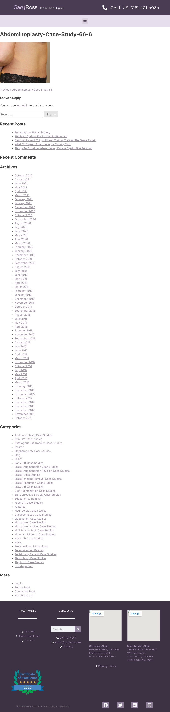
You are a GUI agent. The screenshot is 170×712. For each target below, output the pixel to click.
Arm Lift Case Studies (28, 439)
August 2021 (22, 179)
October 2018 (23, 306)
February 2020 (24, 247)
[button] (85, 21)
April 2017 (21, 354)
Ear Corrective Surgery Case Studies (38, 494)
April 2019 (21, 282)
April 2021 (21, 191)
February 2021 (24, 199)
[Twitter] (120, 705)
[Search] (78, 629)
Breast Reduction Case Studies (34, 482)
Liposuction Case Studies (30, 518)
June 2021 (21, 183)
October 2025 (23, 175)
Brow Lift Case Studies (29, 486)
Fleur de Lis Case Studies (30, 510)
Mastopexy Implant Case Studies (35, 526)
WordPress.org (24, 595)
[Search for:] (22, 114)
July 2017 (21, 346)
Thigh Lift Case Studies (29, 562)
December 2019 (25, 255)
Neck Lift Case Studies (29, 538)
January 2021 (23, 203)
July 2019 (21, 271)
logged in (22, 105)
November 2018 (25, 302)
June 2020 (21, 231)
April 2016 (21, 378)
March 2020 (22, 243)
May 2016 (21, 374)
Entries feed (22, 587)
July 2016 (21, 370)
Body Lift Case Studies (29, 463)
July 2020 (21, 227)
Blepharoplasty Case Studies (33, 451)
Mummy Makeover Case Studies (35, 534)
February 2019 (24, 290)
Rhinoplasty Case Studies (30, 558)
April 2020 (21, 239)
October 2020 (23, 215)
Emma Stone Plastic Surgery (32, 132)
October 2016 (23, 366)
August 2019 (22, 267)
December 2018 (25, 298)
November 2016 (25, 362)
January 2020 (23, 251)
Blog (17, 455)
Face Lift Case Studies (29, 502)
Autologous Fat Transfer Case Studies (38, 443)
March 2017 (22, 358)
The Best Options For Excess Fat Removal (41, 136)
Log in (18, 583)
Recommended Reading (29, 550)
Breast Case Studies (27, 474)
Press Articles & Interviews (31, 546)
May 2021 (21, 187)
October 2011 (23, 418)
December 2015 (25, 390)
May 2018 (21, 322)
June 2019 (21, 274)
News (18, 542)
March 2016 (22, 382)
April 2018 (21, 326)
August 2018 (22, 314)
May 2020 (21, 235)
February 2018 (24, 330)
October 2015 (23, 398)
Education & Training (28, 498)
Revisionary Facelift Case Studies (35, 554)
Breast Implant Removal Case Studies (38, 478)
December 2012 (25, 410)
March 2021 (22, 195)
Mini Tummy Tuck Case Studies (34, 530)
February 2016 (24, 386)
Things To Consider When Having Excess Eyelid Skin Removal (53, 148)
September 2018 (25, 310)
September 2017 (25, 338)
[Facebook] (105, 705)
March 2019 (22, 286)
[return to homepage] (38, 7)
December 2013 (25, 406)
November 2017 (25, 334)
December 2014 (25, 402)
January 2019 (23, 294)
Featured (20, 506)
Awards (19, 447)
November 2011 (24, 414)
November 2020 (25, 211)
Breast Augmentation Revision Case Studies (42, 470)
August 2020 (23, 223)
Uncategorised (24, 566)
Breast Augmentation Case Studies (36, 466)
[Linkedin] (134, 705)
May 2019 (21, 278)
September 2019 (25, 263)
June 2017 (21, 350)
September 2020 (25, 219)
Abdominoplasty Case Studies (33, 435)
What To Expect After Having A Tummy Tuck (43, 144)
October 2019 (23, 259)
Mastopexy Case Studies (30, 522)
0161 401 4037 (144, 659)
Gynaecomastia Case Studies (33, 514)
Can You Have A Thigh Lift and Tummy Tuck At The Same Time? (55, 140)
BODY (18, 459)
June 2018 (21, 318)
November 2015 (25, 394)
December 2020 (25, 207)
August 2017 (22, 342)
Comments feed (25, 591)
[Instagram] (149, 705)
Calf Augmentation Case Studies (35, 490)
